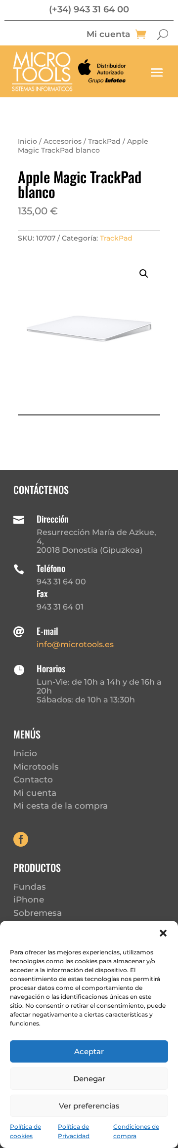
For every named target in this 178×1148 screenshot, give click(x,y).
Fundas (29, 887)
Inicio (27, 141)
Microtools (36, 767)
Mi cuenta (108, 35)
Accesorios (63, 141)
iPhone (28, 899)
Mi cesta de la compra (60, 806)
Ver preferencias (89, 1105)
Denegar (89, 1078)
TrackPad (104, 141)
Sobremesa (37, 913)
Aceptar (89, 1051)
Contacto (33, 779)
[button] (163, 933)
